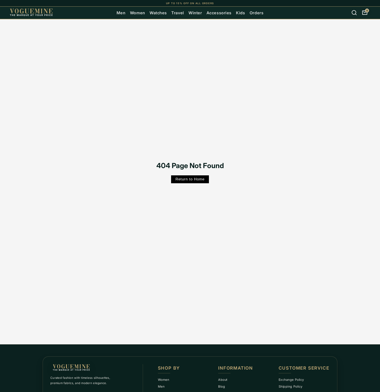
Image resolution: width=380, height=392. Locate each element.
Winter (195, 12)
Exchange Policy (291, 379)
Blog (221, 386)
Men (121, 12)
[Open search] (354, 12)
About (223, 379)
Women (137, 12)
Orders (256, 12)
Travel (177, 12)
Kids (240, 12)
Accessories (219, 12)
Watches (158, 12)
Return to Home (190, 179)
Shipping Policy (291, 386)
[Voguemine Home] (94, 368)
